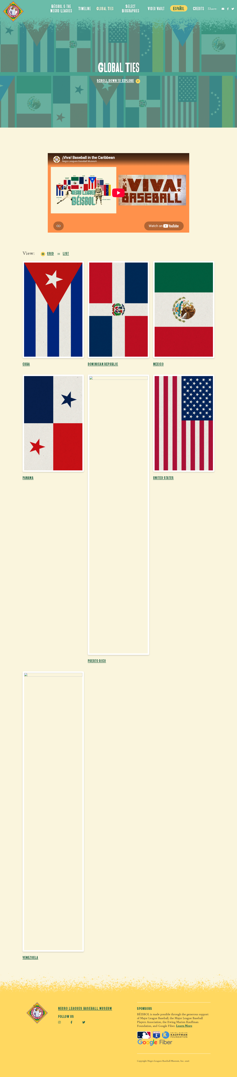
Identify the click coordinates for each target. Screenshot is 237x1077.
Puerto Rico (97, 660)
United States (163, 477)
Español (178, 8)
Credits (198, 8)
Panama (28, 477)
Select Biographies (130, 8)
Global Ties (105, 8)
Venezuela (30, 957)
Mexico (158, 363)
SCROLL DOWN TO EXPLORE (115, 80)
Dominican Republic (103, 363)
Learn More (184, 1026)
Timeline (84, 8)
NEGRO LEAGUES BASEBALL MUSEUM (85, 1008)
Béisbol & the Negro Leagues (61, 8)
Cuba (26, 363)
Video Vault (156, 8)
